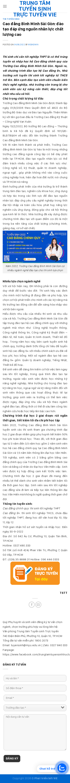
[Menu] (5, 6)
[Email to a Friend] (38, 605)
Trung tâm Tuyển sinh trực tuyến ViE (35, 8)
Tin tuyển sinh (11, 19)
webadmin (33, 44)
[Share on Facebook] (32, 605)
